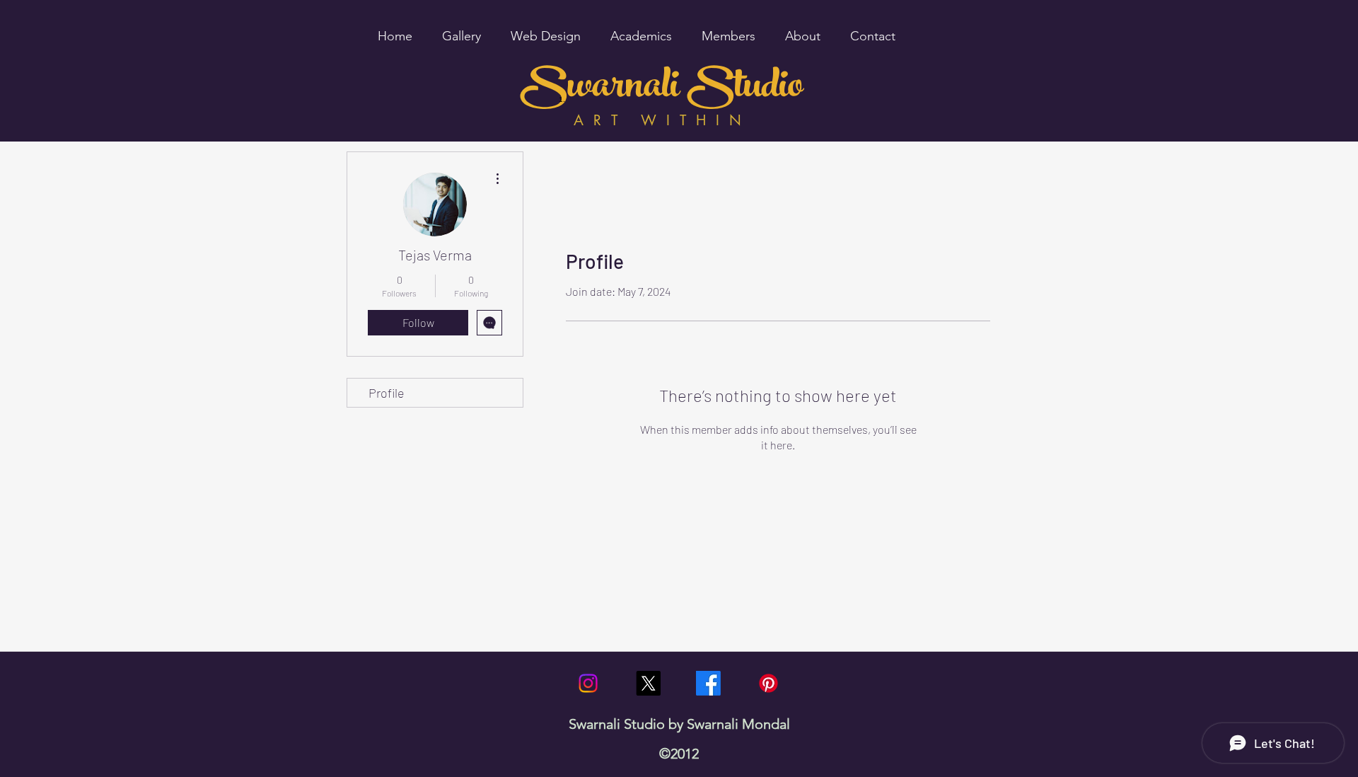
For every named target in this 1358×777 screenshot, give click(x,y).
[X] (648, 683)
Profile (386, 393)
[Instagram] (588, 683)
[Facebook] (708, 683)
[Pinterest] (768, 683)
